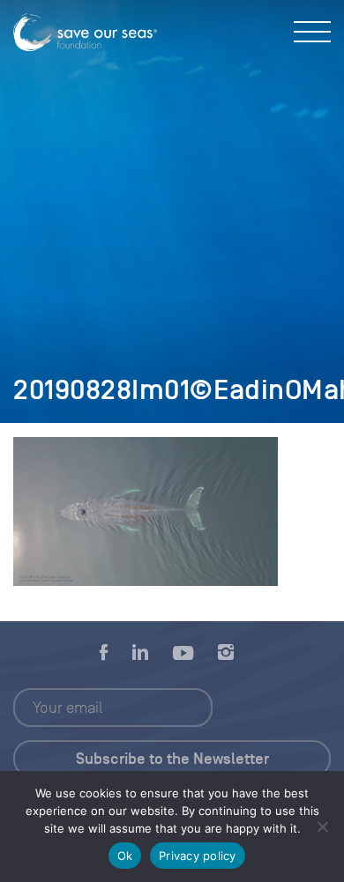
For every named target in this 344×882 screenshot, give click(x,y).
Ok (125, 856)
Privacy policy (197, 856)
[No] (322, 826)
